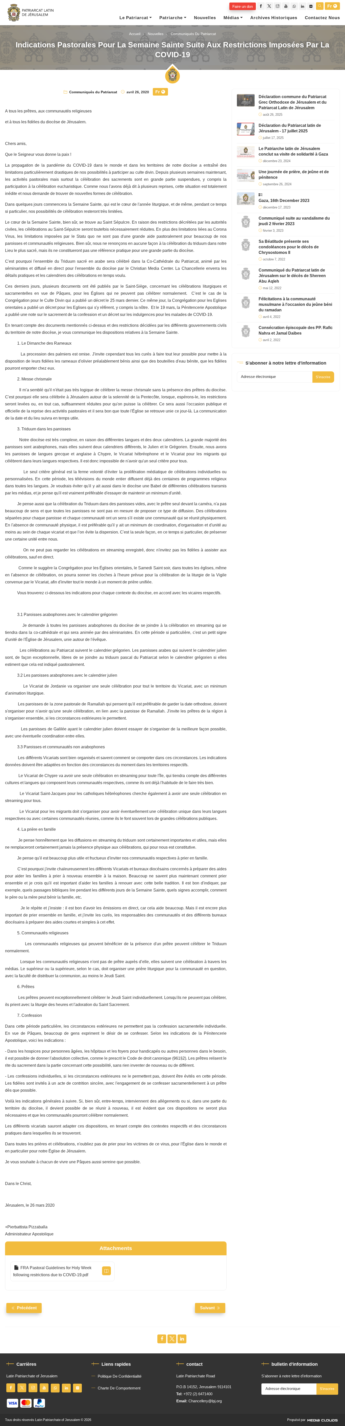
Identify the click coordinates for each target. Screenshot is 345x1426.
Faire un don (242, 6)
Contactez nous (322, 17)
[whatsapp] (294, 6)
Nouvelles (205, 17)
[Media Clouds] (323, 1419)
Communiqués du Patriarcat (193, 34)
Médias (231, 17)
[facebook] (261, 6)
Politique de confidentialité (119, 1376)
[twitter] (269, 6)
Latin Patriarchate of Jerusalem (57, 1419)
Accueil (134, 34)
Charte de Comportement (119, 1388)
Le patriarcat (133, 17)
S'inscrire (323, 377)
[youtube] (286, 6)
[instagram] (277, 6)
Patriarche (171, 17)
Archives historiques (273, 17)
